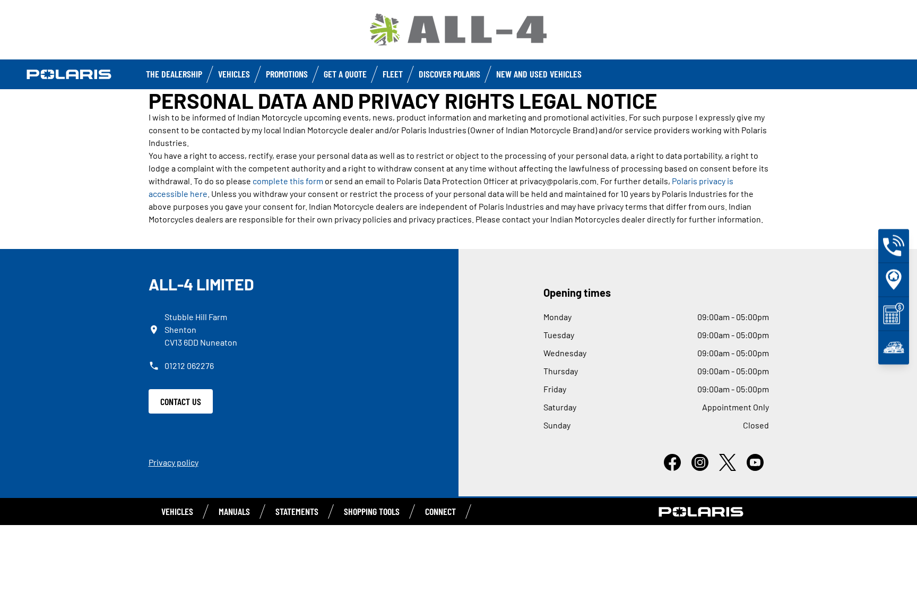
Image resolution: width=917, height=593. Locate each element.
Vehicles (234, 74)
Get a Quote (345, 74)
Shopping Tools (372, 511)
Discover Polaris (449, 74)
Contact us (180, 401)
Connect (440, 511)
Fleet (393, 74)
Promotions (287, 74)
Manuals (234, 511)
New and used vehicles (539, 74)
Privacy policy (173, 462)
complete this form (288, 181)
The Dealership (174, 74)
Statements (296, 511)
